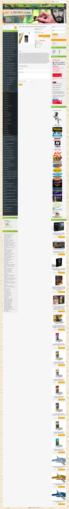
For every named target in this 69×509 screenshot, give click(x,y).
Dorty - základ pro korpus (7, 311)
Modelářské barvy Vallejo (7, 91)
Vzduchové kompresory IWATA (8, 38)
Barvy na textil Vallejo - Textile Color (9, 173)
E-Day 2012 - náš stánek (7, 255)
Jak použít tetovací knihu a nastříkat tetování (10, 245)
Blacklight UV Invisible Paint (8, 183)
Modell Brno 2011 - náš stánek (8, 298)
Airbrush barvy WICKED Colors (8, 77)
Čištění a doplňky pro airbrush (8, 65)
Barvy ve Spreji (6, 88)
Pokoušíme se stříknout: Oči (8, 271)
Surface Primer (6, 116)
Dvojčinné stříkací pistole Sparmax (9, 47)
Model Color (6, 94)
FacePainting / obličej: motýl (7, 303)
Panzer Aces (6, 109)
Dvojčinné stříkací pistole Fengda (9, 43)
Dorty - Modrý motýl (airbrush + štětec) (9, 256)
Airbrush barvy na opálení (8, 155)
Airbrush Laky (5, 86)
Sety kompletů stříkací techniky (8, 32)
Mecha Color (6, 102)
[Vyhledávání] (15, 28)
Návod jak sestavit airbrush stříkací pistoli (9, 264)
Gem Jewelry (5, 169)
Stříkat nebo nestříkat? (7, 289)
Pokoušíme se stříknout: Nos (8, 250)
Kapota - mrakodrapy (7, 294)
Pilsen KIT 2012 (6, 261)
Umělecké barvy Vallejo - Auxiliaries (9, 199)
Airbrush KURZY (6, 209)
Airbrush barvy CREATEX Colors (9, 72)
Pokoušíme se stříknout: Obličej (8, 270)
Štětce (4, 141)
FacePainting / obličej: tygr (7, 304)
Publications (6, 130)
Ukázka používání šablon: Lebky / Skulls (9, 309)
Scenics (5, 125)
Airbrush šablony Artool (7, 146)
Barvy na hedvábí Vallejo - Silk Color (9, 174)
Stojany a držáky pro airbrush (8, 56)
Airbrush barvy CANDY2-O (8, 70)
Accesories (6, 121)
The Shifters (6, 132)
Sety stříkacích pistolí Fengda (8, 34)
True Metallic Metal (7, 105)
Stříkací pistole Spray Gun (8, 52)
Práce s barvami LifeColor (7, 291)
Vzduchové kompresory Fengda (8, 36)
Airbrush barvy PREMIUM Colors (9, 79)
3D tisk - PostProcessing (7, 207)
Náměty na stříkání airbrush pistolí (8, 265)
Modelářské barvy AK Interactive (9, 138)
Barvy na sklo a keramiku (7, 185)
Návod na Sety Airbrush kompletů (8, 268)
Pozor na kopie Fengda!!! (7, 260)
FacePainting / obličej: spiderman (8, 307)
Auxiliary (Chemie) (7, 119)
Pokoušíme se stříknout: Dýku (8, 251)
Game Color (6, 98)
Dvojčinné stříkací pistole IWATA (9, 45)
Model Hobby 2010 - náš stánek (8, 301)
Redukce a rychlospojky (7, 59)
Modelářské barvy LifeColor (8, 136)
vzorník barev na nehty (7, 288)
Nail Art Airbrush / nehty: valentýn (8, 244)
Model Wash (6, 107)
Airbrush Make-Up (6, 162)
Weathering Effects (7, 114)
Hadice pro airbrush (7, 57)
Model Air (5, 96)
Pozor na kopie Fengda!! (56, 89)
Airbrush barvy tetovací (7, 151)
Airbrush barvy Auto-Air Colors (8, 68)
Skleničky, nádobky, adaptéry (8, 63)
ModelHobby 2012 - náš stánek (8, 254)
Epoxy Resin (5, 181)
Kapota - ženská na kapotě (7, 295)
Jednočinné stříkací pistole (8, 50)
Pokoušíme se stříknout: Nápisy (8, 299)
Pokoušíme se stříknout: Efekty (8, 249)
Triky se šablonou (6, 297)
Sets (4, 93)
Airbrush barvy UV (6, 148)
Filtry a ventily (5, 61)
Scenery (5, 127)
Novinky (4, 213)
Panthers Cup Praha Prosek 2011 (8, 272)
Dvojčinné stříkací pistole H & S (8, 49)
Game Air (5, 100)
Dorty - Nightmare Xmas (7, 252)
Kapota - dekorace (6, 296)
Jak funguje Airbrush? (7, 258)
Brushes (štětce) (7, 134)
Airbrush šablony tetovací (7, 164)
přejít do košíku (55, 44)
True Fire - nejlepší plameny (7, 269)
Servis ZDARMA (6, 310)
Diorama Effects (6, 112)
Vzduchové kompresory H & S (8, 41)
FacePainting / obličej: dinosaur (8, 306)
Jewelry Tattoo (5, 167)
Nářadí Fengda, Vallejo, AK (8, 66)
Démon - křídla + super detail (8, 293)
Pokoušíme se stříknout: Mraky (8, 300)
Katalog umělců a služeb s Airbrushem (9, 253)
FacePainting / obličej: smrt (7, 305)
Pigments (5, 111)
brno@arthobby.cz (7, 222)
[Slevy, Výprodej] (57, 102)
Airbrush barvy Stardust (7, 82)
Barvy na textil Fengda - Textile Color (9, 171)
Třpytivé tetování (6, 160)
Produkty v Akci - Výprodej (8, 214)
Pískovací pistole (6, 290)
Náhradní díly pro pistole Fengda (9, 54)
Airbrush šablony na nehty (8, 165)
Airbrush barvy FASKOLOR (8, 80)
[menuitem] (7, 8)
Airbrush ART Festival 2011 (7, 302)
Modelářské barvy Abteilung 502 (9, 139)
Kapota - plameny (6, 246)
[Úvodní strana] (34, 13)
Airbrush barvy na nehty (7, 153)
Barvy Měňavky (6, 89)
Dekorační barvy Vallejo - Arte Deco (9, 176)
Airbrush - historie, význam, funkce (8, 259)
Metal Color (6, 103)
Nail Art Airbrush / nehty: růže (8, 308)
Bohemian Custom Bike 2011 (8, 257)
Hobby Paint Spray (7, 123)
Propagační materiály (7, 211)
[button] (38, 44)
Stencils (5, 128)
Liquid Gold (6, 118)
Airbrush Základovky (7, 84)
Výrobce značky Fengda (7, 292)
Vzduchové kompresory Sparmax (9, 40)
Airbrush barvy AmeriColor (8, 150)
